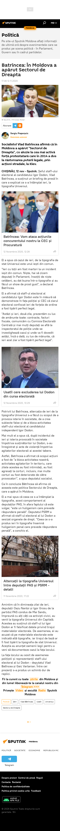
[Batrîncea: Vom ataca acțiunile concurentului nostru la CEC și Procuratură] (30, 212)
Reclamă (16, 782)
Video (19, 690)
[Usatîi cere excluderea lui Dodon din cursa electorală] (30, 367)
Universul (49, 701)
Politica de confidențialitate (16, 786)
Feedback (36, 790)
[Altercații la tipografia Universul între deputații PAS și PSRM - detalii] (30, 556)
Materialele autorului (18, 137)
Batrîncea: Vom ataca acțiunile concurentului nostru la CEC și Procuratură (28, 240)
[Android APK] (11, 800)
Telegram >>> (30, 687)
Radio (42, 690)
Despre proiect (9, 777)
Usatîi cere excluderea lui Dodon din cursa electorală (29, 394)
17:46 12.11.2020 (10, 80)
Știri (15, 701)
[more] (55, 251)
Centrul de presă (26, 777)
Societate (19, 750)
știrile (34, 679)
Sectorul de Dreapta (11, 708)
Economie (34, 750)
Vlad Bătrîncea (26, 701)
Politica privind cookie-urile (16, 790)
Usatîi (39, 701)
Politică (6, 701)
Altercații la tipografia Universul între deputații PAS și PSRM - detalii (28, 585)
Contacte (6, 782)
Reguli (39, 777)
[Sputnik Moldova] (10, 24)
